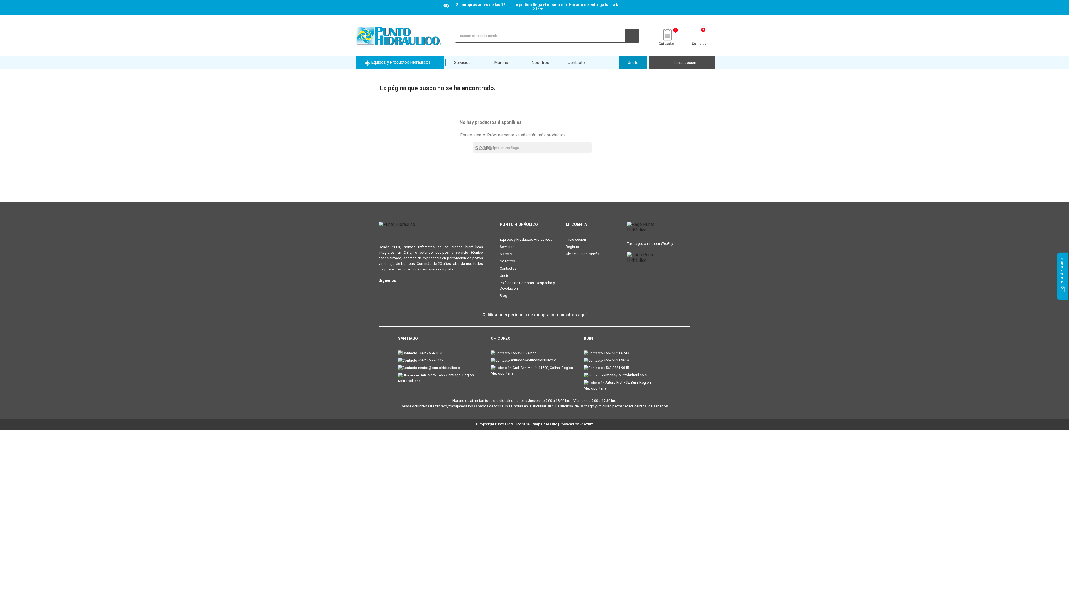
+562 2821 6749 (616, 353)
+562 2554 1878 (430, 353)
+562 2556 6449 (430, 360)
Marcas (506, 254)
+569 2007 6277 (523, 353)
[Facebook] (393, 289)
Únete (504, 276)
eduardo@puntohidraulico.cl (534, 360)
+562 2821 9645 (616, 368)
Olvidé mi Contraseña (583, 254)
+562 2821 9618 (616, 360)
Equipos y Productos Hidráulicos (526, 239)
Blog (503, 296)
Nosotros (507, 261)
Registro (572, 247)
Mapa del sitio (545, 424)
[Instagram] (382, 289)
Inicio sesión (576, 239)
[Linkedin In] (415, 289)
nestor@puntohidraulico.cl (439, 368)
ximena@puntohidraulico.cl (626, 375)
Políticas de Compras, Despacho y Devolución (527, 285)
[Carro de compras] (699, 35)
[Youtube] (404, 289)
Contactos (508, 268)
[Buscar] (632, 35)
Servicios (507, 247)
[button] (400, 62)
